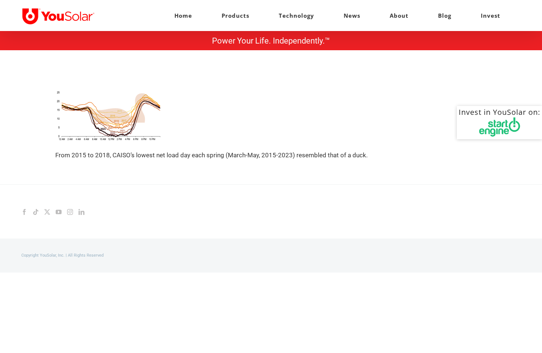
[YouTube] (59, 212)
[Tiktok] (36, 212)
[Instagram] (70, 212)
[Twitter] (47, 212)
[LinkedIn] (81, 212)
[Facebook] (24, 212)
